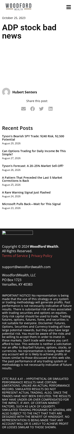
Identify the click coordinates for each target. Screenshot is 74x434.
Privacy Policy (41, 255)
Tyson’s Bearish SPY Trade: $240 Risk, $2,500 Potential (33, 137)
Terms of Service (15, 255)
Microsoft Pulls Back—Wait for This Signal (31, 204)
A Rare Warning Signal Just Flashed (26, 192)
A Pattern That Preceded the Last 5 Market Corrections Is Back (32, 179)
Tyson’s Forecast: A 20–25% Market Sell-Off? (32, 166)
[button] (23, 108)
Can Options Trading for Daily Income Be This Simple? (34, 152)
